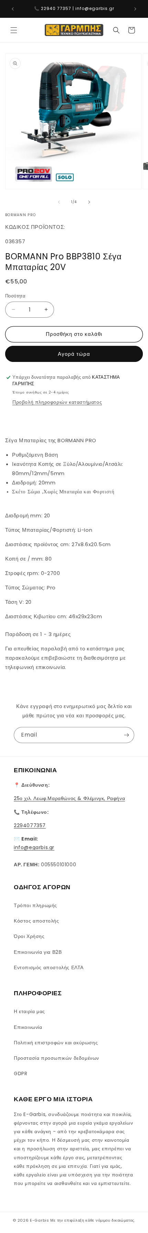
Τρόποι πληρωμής (35, 905)
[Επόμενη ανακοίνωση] (135, 8)
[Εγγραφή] (126, 735)
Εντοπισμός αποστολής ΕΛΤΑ (49, 967)
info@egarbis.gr (34, 847)
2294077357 (30, 825)
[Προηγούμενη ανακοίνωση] (12, 8)
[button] (13, 30)
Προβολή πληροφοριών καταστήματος (57, 402)
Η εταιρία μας (29, 1011)
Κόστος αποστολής (36, 920)
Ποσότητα (15, 296)
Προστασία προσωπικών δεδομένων (56, 1058)
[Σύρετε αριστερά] (58, 202)
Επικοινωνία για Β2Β (38, 952)
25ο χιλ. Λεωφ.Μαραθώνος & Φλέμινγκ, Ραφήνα (69, 798)
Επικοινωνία (28, 1027)
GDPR (20, 1073)
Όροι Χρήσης (29, 936)
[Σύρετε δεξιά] (89, 202)
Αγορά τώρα (74, 353)
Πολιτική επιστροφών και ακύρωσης (56, 1042)
